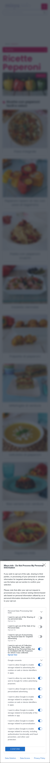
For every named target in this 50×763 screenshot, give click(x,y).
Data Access (25, 758)
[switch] (40, 618)
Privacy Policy (39, 758)
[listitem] (25, 612)
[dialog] (25, 662)
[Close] (45, 565)
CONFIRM (15, 749)
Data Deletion (10, 758)
